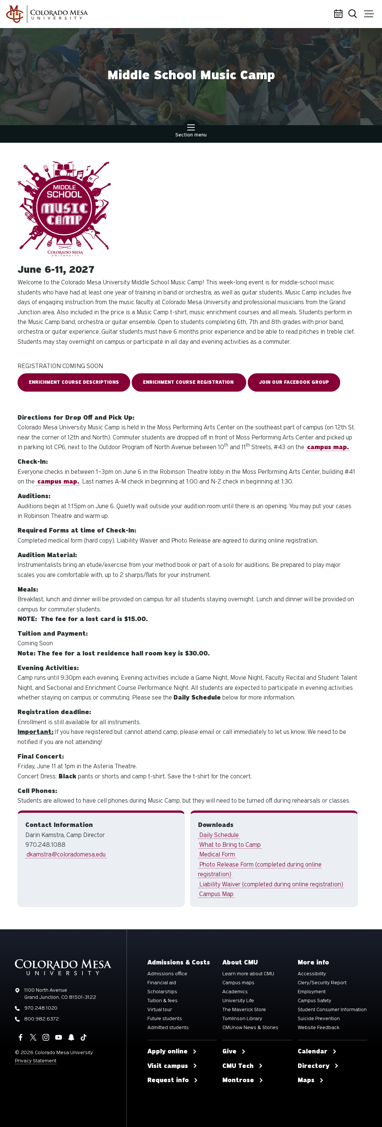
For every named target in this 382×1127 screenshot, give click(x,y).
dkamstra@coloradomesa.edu (66, 854)
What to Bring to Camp (230, 844)
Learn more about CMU (248, 974)
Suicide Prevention (319, 1019)
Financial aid (161, 983)
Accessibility (312, 974)
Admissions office (167, 974)
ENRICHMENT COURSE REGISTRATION (189, 382)
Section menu (191, 135)
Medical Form (217, 854)
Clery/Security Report (322, 983)
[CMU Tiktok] (83, 1037)
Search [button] (354, 14)
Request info (168, 1080)
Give (229, 1051)
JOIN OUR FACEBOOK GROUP (294, 382)
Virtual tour (159, 1010)
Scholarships (162, 992)
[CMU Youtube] (58, 1037)
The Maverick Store (244, 1010)
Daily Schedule (219, 835)
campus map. (58, 481)
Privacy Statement (35, 1060)
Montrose (238, 1080)
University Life (238, 1001)
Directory (313, 1066)
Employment (312, 992)
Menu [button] (368, 14)
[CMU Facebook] (20, 1037)
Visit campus (167, 1066)
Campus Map (216, 894)
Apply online (167, 1051)
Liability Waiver (271, 884)
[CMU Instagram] (46, 1037)
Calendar (339, 14)
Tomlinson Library (242, 1019)
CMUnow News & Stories (250, 1028)
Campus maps (238, 983)
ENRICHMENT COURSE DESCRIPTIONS (74, 382)
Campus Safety (314, 1001)
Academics (235, 992)
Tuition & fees (162, 1001)
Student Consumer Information (332, 1010)
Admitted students (168, 1028)
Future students (164, 1019)
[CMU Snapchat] (71, 1037)
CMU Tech (238, 1066)
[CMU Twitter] (33, 1037)
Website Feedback (318, 1028)
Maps (306, 1080)
